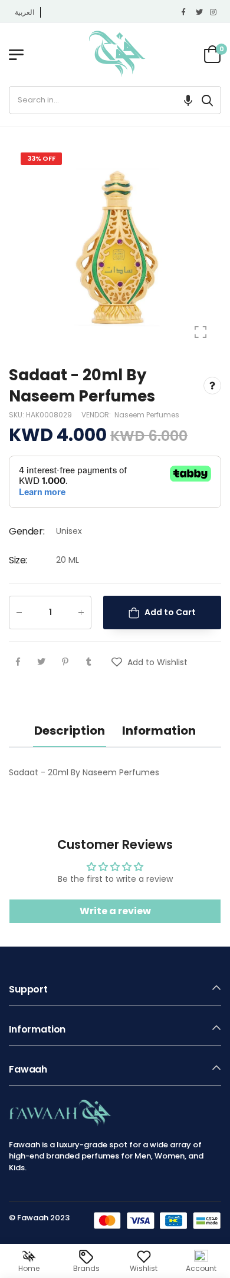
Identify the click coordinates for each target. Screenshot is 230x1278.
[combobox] (102, 100)
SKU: (17, 414)
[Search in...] (207, 100)
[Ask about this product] (212, 385)
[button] (188, 100)
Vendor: (97, 414)
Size (18, 560)
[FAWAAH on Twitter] (200, 12)
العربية (24, 12)
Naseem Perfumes (146, 414)
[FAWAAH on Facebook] (186, 12)
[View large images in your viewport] (200, 332)
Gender (26, 530)
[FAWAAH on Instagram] (214, 12)
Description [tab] (69, 730)
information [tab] (159, 730)
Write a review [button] (115, 911)
